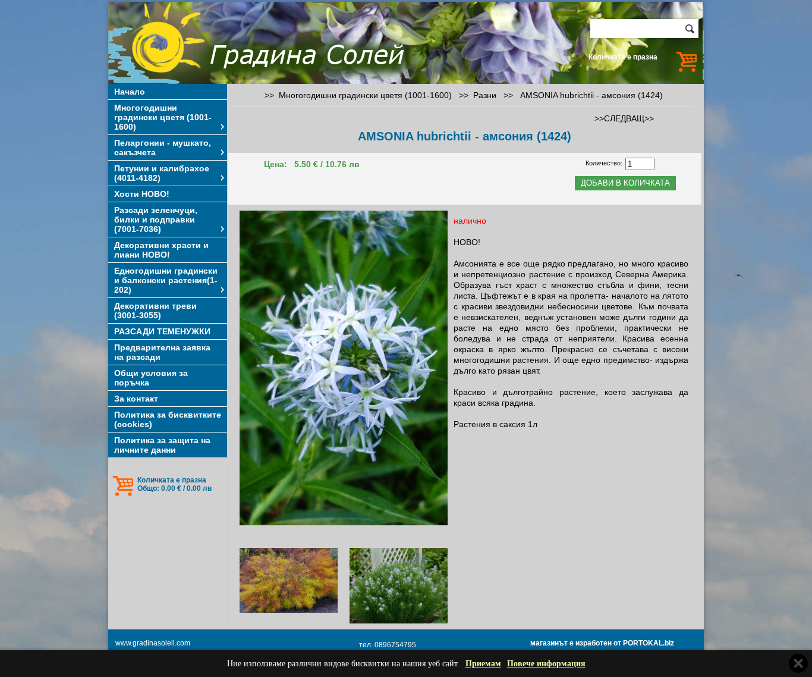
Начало (129, 91)
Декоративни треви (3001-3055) (155, 310)
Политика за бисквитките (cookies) (167, 419)
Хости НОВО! (141, 194)
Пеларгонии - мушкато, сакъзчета (162, 147)
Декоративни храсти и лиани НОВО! (161, 249)
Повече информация (546, 663)
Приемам (483, 663)
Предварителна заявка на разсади (162, 352)
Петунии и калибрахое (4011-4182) (161, 173)
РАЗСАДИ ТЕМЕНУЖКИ (162, 331)
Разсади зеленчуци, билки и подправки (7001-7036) (155, 219)
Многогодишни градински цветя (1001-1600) (163, 117)
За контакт (136, 398)
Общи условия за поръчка (151, 377)
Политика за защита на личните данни (162, 445)
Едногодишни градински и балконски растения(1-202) (166, 280)
